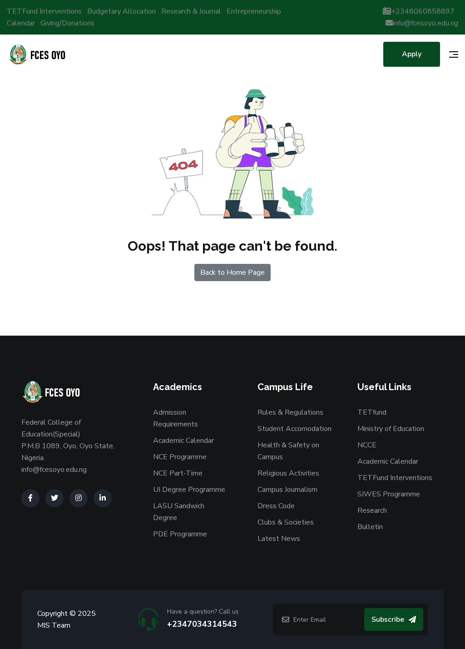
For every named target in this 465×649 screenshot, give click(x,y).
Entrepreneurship (254, 11)
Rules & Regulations (290, 412)
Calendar (21, 23)
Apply (411, 54)
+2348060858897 (423, 11)
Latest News (278, 539)
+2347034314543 (202, 624)
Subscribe (387, 619)
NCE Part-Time (178, 473)
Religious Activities (288, 473)
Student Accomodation (294, 429)
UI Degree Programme (189, 490)
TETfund (371, 412)
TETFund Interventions (44, 11)
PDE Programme (180, 534)
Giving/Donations (67, 23)
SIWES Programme (388, 494)
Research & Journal (191, 11)
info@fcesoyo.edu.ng (425, 23)
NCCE (366, 445)
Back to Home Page (232, 272)
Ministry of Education (390, 429)
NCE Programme (180, 457)
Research (372, 510)
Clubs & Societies (285, 522)
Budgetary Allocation (121, 11)
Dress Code (276, 506)
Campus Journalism (287, 490)
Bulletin (370, 527)
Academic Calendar (183, 441)
